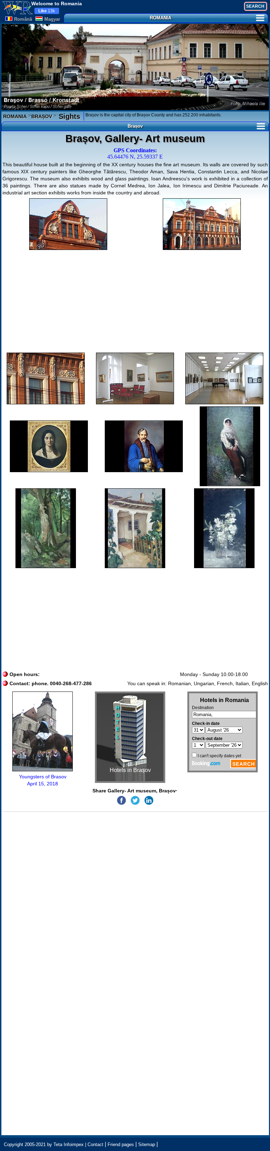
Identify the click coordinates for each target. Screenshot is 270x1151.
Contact (95, 1144)
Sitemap (146, 1144)
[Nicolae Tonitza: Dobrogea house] (135, 528)
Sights (68, 116)
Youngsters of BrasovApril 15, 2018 (42, 780)
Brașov (135, 126)
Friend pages (121, 1144)
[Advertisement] (135, 301)
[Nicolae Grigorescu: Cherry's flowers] (230, 446)
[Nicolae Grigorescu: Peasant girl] (224, 528)
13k (46, 10)
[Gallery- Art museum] (68, 224)
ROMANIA (160, 17)
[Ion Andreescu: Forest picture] (45, 528)
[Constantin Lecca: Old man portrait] (144, 446)
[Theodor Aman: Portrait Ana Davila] (49, 446)
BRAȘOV (41, 116)
